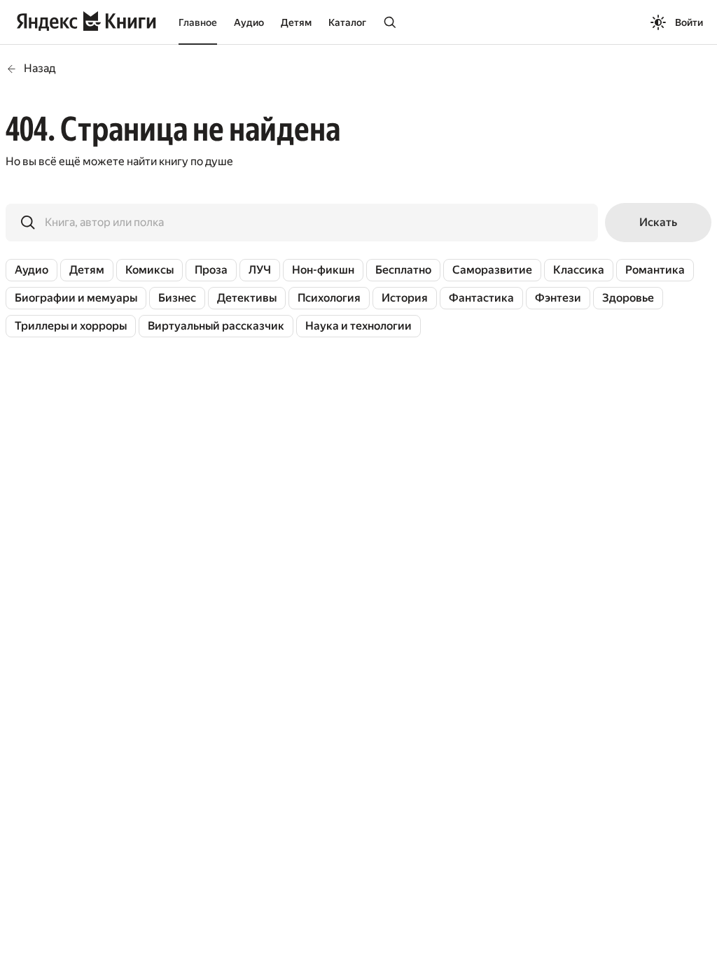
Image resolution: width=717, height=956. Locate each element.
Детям (296, 22)
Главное (198, 22)
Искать (658, 222)
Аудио (249, 22)
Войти (689, 22)
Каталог (347, 22)
